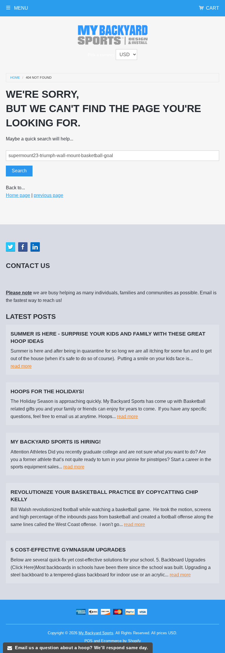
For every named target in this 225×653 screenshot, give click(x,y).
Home (15, 77)
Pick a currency (102, 55)
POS (88, 641)
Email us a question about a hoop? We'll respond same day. (80, 647)
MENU (20, 8)
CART (212, 8)
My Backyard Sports (96, 633)
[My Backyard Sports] (112, 34)
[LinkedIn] (35, 247)
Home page (18, 195)
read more (21, 366)
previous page (48, 195)
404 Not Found (39, 77)
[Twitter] (10, 247)
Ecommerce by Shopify (121, 641)
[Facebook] (23, 247)
